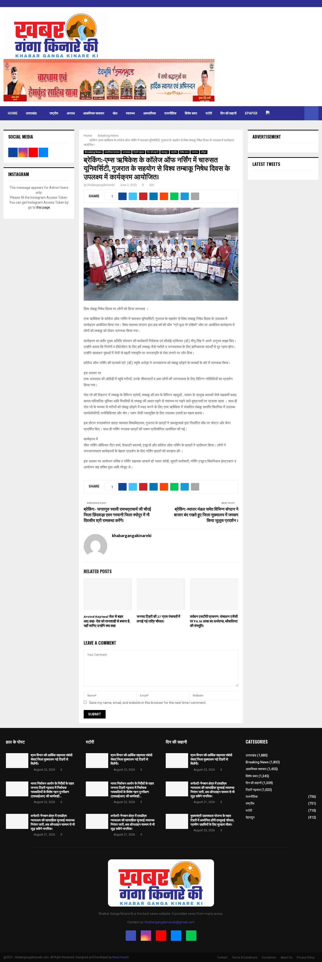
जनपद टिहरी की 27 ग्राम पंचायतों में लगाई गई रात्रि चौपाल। (158, 619)
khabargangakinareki (101, 185)
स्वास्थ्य (130, 113)
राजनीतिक (170, 113)
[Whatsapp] (191, 935)
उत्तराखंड (31, 113)
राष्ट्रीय (54, 113)
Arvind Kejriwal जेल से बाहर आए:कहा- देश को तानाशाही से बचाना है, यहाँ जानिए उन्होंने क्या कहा (107, 621)
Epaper (251, 113)
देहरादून (164, 152)
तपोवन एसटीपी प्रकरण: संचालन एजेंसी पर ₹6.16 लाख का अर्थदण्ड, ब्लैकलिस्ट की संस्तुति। (214, 621)
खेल (115, 113)
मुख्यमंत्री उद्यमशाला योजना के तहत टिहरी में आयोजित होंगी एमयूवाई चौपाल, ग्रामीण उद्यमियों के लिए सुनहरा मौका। (212, 820)
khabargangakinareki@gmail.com (170, 922)
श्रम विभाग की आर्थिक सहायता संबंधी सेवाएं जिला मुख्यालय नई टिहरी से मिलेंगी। (51, 759)
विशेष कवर (191, 113)
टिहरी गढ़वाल (138, 152)
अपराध (71, 113)
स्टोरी (209, 113)
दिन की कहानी (228, 113)
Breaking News (93, 152)
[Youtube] (161, 935)
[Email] (176, 935)
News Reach (120, 957)
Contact (222, 957)
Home (12, 113)
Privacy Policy (306, 957)
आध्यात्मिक (149, 113)
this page (43, 207)
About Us (286, 957)
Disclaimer (269, 957)
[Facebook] (131, 935)
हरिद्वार (203, 152)
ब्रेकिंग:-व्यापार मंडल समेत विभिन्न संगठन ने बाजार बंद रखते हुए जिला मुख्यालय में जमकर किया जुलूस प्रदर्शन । (206, 515)
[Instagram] (146, 935)
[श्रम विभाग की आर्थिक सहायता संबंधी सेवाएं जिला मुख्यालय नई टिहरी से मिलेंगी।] (17, 760)
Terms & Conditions (244, 957)
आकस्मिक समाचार (93, 113)
